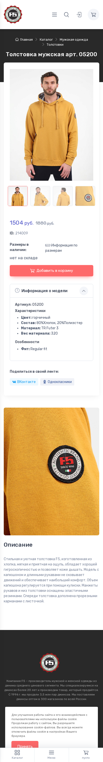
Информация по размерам (61, 248)
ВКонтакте (26, 382)
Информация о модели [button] (45, 290)
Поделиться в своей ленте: (34, 371)
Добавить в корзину (54, 270)
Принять (25, 746)
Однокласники (60, 382)
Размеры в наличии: (19, 247)
